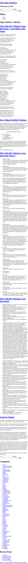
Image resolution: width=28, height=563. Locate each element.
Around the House (7, 471)
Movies (4, 512)
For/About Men (6, 491)
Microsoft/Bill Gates (7, 506)
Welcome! (5, 555)
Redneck (5, 522)
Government (5, 498)
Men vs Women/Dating (8, 505)
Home (4, 17)
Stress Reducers (6, 531)
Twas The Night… (7, 539)
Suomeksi (5, 532)
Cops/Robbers (6, 479)
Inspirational (5, 499)
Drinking (5, 485)
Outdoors (5, 516)
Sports (4, 530)
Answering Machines (7, 467)
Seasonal (5, 527)
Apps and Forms (6, 469)
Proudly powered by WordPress (7, 562)
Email (4, 487)
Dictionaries (5, 480)
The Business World (7, 536)
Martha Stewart (6, 503)
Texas (4, 534)
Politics (4, 518)
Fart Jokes (5, 489)
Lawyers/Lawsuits (7, 500)
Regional (5, 523)
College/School (6, 477)
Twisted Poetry (6, 541)
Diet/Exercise (5, 482)
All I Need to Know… (7, 466)
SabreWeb (24, 562)
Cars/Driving (5, 474)
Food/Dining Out (6, 490)
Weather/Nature (6, 544)
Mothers (4, 511)
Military (4, 507)
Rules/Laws (5, 525)
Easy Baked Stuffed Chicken (13, 120)
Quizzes (4, 520)
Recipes (4, 521)
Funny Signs (5, 495)
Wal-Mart (5, 543)
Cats (4, 475)
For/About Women (7, 493)
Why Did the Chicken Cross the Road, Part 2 (13, 154)
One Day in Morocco (7, 560)
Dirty (4, 483)
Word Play (5, 546)
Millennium (5, 509)
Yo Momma (5, 548)
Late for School (7, 417)
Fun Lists (5, 494)
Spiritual (4, 528)
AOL (4, 468)
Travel (4, 538)
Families (4, 488)
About (4, 18)
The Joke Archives (8, 2)
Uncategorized (6, 542)
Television (5, 533)
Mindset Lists (5, 510)
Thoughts (5, 537)
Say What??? (5, 526)
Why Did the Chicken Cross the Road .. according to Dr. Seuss (13, 28)
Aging (4, 464)
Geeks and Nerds (6, 496)
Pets (3, 517)
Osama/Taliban (6, 515)
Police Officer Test (7, 557)
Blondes (4, 473)
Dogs (4, 484)
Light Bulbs (5, 501)
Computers (5, 478)
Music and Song (6, 514)
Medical (4, 504)
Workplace (5, 547)
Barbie (4, 472)
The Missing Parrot (7, 556)
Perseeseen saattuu (7, 558)
